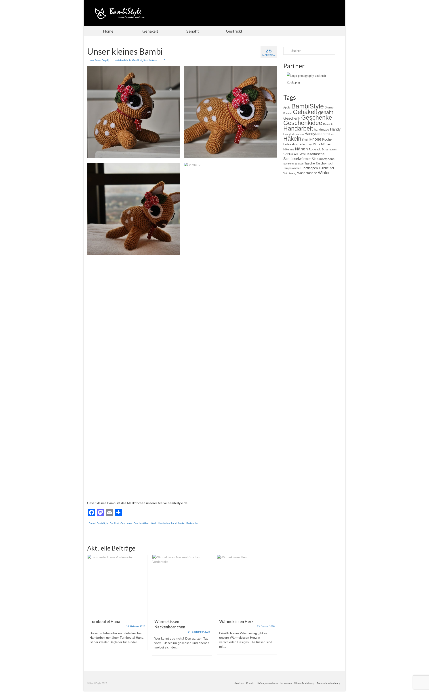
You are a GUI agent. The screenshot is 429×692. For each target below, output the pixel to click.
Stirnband (288, 163)
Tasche (309, 163)
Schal (325, 149)
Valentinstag (289, 173)
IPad (305, 139)
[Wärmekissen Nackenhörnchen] (182, 584)
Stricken (298, 163)
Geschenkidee (141, 523)
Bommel (287, 113)
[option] (117, 605)
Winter (324, 172)
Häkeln (153, 523)
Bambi (92, 523)
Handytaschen (316, 134)
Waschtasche (307, 173)
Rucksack (315, 149)
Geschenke (126, 523)
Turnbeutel (326, 168)
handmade (321, 129)
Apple (286, 107)
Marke (181, 523)
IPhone (315, 139)
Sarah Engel (101, 60)
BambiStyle (102, 523)
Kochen (327, 139)
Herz (332, 134)
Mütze (316, 144)
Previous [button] (91, 607)
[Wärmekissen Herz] (247, 584)
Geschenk (291, 118)
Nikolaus (288, 149)
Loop (309, 144)
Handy (335, 129)
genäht (325, 112)
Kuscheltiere (150, 60)
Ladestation (290, 144)
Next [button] (273, 607)
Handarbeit (164, 523)
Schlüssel (290, 154)
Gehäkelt (137, 60)
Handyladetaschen (293, 134)
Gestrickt (328, 124)
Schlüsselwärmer (297, 159)
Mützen (326, 144)
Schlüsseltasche (312, 154)
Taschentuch (325, 163)
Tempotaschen (292, 168)
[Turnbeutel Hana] (117, 584)
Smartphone (326, 159)
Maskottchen (192, 523)
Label (174, 523)
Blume (329, 107)
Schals (333, 149)
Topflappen (310, 168)
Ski (314, 159)
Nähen (301, 148)
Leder (302, 144)
